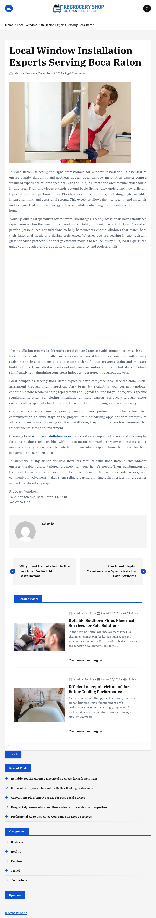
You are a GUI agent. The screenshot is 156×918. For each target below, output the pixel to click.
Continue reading (84, 660)
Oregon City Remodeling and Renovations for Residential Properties (59, 807)
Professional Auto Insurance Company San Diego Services (51, 816)
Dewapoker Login (16, 913)
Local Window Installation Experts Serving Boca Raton (55, 25)
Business (17, 842)
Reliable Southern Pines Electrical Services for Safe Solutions (54, 779)
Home (9, 25)
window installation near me (54, 436)
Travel (15, 871)
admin (18, 73)
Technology (19, 880)
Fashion (16, 861)
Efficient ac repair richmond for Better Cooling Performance (53, 788)
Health (16, 851)
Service (30, 73)
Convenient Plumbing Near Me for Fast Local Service (48, 797)
